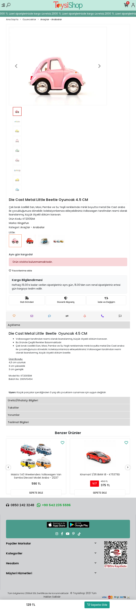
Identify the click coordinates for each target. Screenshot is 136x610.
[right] (128, 467)
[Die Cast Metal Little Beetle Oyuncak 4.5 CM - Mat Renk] (29, 243)
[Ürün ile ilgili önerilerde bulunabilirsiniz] (121, 316)
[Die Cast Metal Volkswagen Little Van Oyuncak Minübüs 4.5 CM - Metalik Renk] (58, 243)
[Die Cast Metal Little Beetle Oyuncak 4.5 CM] (15, 243)
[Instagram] (56, 534)
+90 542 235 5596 (56, 505)
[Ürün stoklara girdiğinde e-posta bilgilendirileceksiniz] (86, 316)
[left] (8, 467)
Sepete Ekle (98, 605)
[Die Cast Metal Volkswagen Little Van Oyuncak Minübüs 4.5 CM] (44, 243)
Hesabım (12, 563)
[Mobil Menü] (3, 5)
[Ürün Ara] (8, 5)
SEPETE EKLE (36, 492)
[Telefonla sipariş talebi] (103, 316)
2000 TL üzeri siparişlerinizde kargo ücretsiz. (76, 13)
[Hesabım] (133, 5)
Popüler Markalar (18, 543)
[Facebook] (62, 534)
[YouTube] (67, 534)
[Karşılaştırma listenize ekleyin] (68, 316)
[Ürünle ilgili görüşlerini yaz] (50, 316)
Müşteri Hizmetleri (19, 573)
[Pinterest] (73, 534)
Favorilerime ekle (22, 270)
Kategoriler (14, 553)
